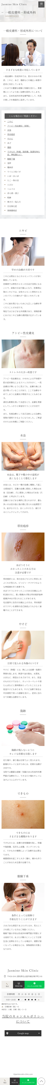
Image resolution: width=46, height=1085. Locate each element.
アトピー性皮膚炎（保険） (18, 125)
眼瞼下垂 (11, 158)
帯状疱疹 (11, 134)
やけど (10, 138)
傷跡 (9, 147)
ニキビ (10, 121)
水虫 (9, 130)
